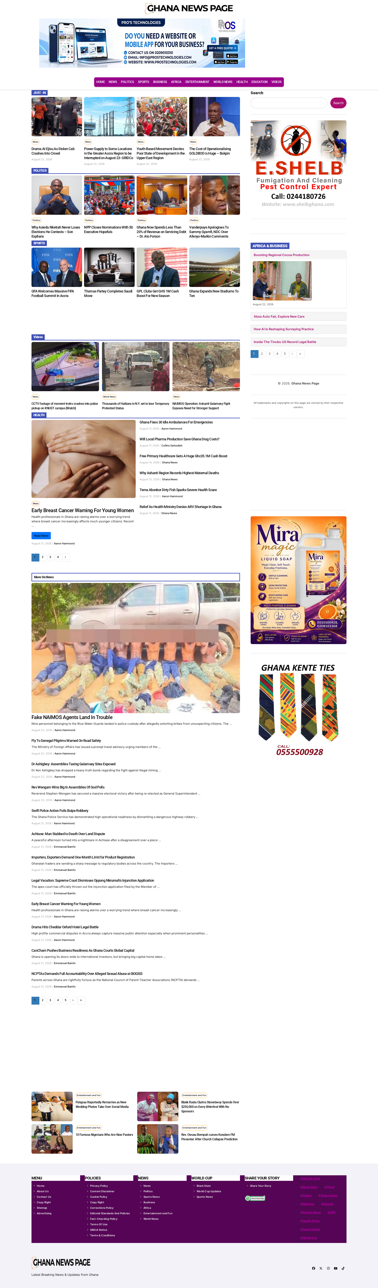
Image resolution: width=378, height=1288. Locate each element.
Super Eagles (311, 1229)
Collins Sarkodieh (172, 445)
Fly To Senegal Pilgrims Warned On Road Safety (66, 741)
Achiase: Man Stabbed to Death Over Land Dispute (68, 834)
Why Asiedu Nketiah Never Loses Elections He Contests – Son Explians (56, 231)
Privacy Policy (99, 1185)
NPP (333, 1212)
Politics (36, 220)
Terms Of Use (98, 1224)
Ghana (307, 1195)
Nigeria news (312, 1212)
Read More (41, 535)
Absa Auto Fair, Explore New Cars (279, 316)
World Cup (310, 1237)
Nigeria (328, 1204)
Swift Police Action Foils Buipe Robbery (60, 811)
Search (257, 92)
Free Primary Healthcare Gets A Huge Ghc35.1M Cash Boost (183, 456)
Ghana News (170, 462)
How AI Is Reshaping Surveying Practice (284, 329)
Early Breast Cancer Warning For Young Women (83, 510)
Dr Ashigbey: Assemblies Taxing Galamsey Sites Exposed (74, 764)
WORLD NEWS (223, 82)
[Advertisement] (136, 315)
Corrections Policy (102, 1207)
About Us (43, 1191)
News (35, 141)
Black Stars (204, 1185)
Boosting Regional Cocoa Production (281, 255)
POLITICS (127, 82)
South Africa (311, 1221)
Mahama (308, 1204)
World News (109, 396)
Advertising (44, 1213)
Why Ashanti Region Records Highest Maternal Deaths (179, 473)
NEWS (113, 82)
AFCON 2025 (311, 1178)
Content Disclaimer (102, 1191)
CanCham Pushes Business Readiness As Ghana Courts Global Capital (83, 950)
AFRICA (176, 82)
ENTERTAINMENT (197, 82)
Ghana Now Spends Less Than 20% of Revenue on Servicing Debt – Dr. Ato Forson (161, 231)
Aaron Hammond (64, 543)
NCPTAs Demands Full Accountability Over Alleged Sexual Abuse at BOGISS (87, 974)
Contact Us (44, 1196)
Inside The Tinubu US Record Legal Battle (285, 342)
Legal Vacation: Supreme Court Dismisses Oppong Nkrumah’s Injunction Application (93, 880)
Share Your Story (260, 1185)
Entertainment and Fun (89, 1095)
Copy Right (44, 1202)
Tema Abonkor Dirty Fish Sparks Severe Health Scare (178, 490)
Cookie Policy (98, 1196)
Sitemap (42, 1207)
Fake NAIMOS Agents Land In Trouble (72, 717)
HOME (100, 82)
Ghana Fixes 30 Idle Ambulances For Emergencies (176, 422)
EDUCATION (259, 82)
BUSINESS (160, 82)
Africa (147, 1207)
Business (149, 1202)
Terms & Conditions (102, 1235)
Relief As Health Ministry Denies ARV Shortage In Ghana (180, 507)
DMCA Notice (98, 1229)
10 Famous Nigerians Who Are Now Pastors (104, 1135)
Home (40, 1185)
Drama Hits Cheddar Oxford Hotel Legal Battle (65, 927)
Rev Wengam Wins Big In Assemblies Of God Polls (68, 787)
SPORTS (143, 82)
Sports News (152, 1196)
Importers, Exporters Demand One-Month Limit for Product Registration (83, 857)
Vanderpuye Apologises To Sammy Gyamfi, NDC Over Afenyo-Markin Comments (208, 231)
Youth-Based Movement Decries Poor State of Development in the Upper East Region (161, 153)
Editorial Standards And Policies (110, 1213)
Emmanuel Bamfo (65, 846)
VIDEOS (276, 82)
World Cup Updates (209, 1191)
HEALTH (241, 82)
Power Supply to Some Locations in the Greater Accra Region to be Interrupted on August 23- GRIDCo (108, 153)
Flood (330, 1187)
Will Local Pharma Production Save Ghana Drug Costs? (179, 439)
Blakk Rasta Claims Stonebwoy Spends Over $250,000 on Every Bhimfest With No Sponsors (210, 1106)
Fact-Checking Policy (104, 1218)
